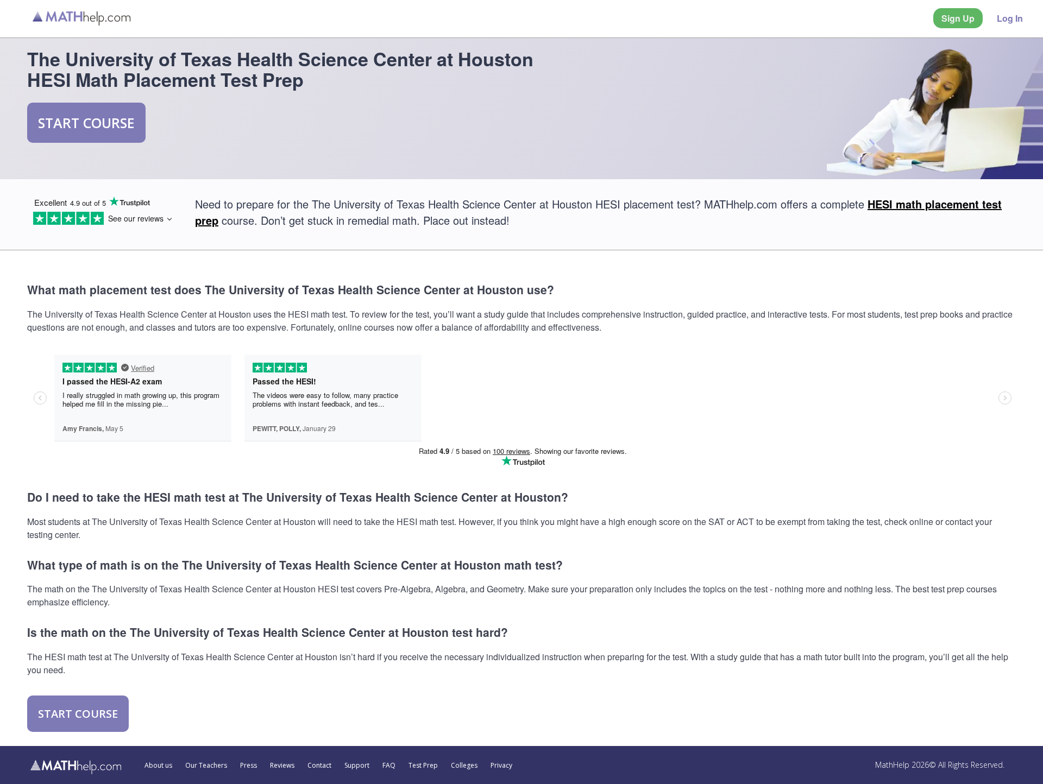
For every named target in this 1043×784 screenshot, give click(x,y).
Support (356, 765)
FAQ (388, 765)
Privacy (501, 765)
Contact (319, 765)
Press (248, 765)
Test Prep (423, 765)
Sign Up (958, 18)
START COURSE (86, 122)
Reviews (282, 765)
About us (158, 765)
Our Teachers (206, 765)
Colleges (464, 765)
